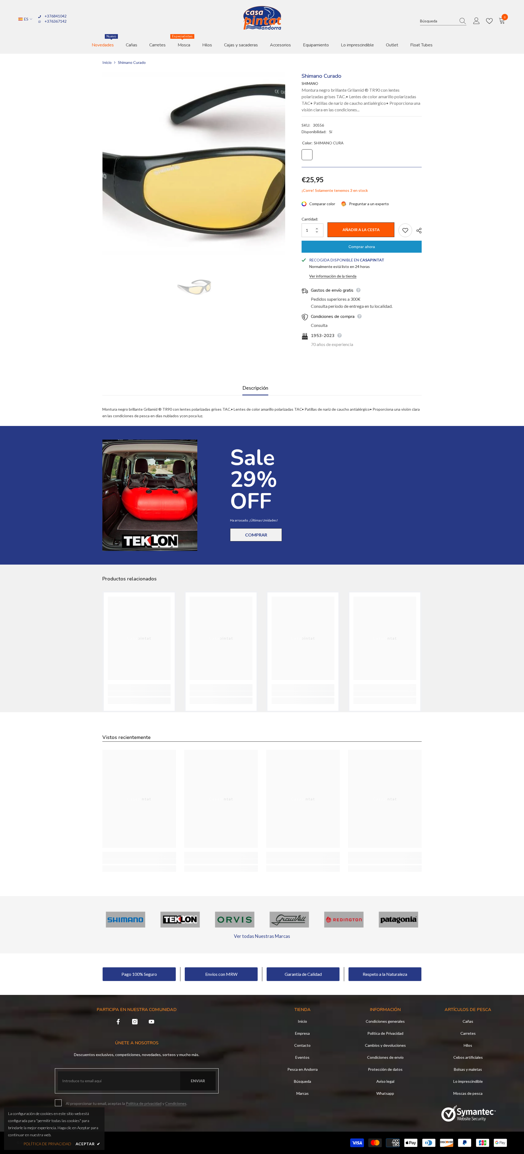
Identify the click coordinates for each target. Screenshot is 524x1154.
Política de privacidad (144, 1103)
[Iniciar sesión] (476, 21)
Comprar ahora (362, 246)
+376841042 (55, 16)
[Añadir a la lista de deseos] (405, 230)
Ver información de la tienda (332, 276)
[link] (139, 693)
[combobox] (438, 21)
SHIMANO (310, 83)
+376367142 (55, 21)
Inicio (107, 62)
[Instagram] (135, 1021)
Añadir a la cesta (361, 229)
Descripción (255, 388)
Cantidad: (310, 219)
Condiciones (175, 1103)
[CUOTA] (417, 230)
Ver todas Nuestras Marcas (262, 936)
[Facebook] (118, 1021)
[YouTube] (151, 1021)
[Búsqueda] (443, 21)
